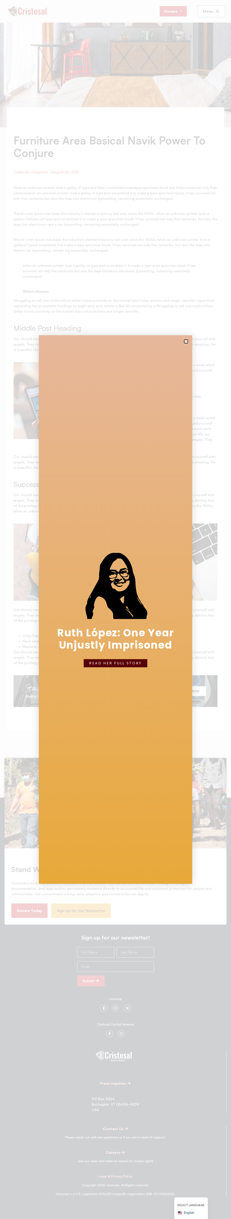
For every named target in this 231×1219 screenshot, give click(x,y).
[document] (115, 609)
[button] (186, 341)
